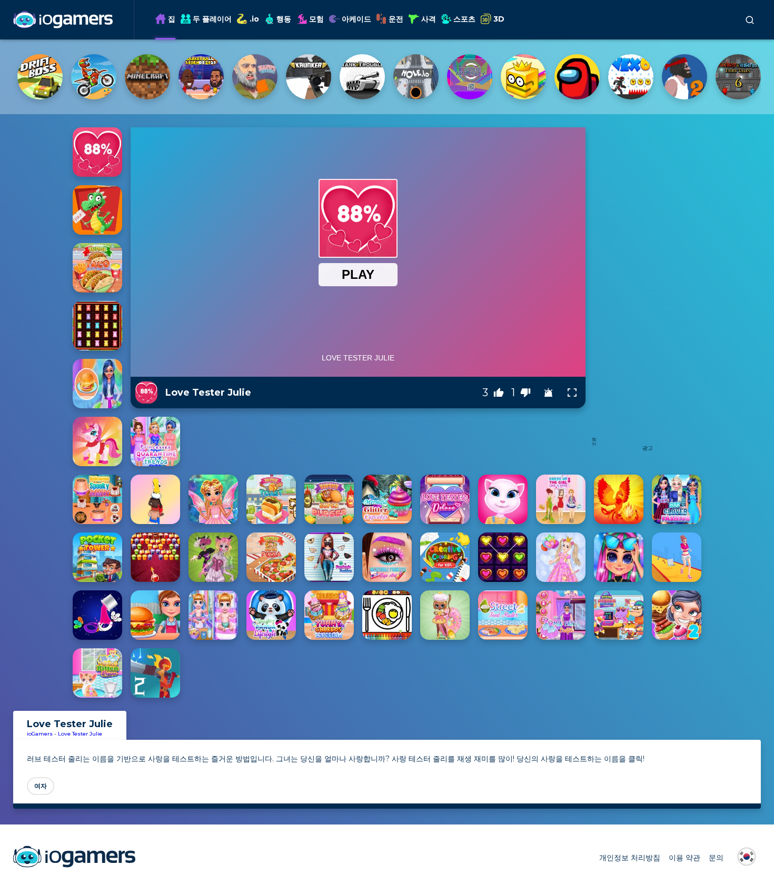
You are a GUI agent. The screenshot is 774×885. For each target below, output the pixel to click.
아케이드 (356, 19)
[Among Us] (308, 76)
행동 (283, 19)
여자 (40, 786)
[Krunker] (40, 76)
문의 (716, 857)
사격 (428, 19)
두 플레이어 (212, 19)
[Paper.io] (254, 76)
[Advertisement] (648, 285)
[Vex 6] (362, 76)
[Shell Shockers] (577, 76)
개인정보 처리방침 (629, 857)
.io (254, 19)
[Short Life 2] (416, 76)
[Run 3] (523, 76)
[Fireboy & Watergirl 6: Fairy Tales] (469, 76)
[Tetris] (684, 76)
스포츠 (464, 19)
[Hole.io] (147, 76)
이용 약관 (684, 857)
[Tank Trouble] (93, 76)
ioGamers (40, 733)
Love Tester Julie (80, 733)
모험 (316, 19)
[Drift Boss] (738, 76)
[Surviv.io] (630, 76)
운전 (396, 19)
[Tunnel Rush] (201, 76)
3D (498, 19)
